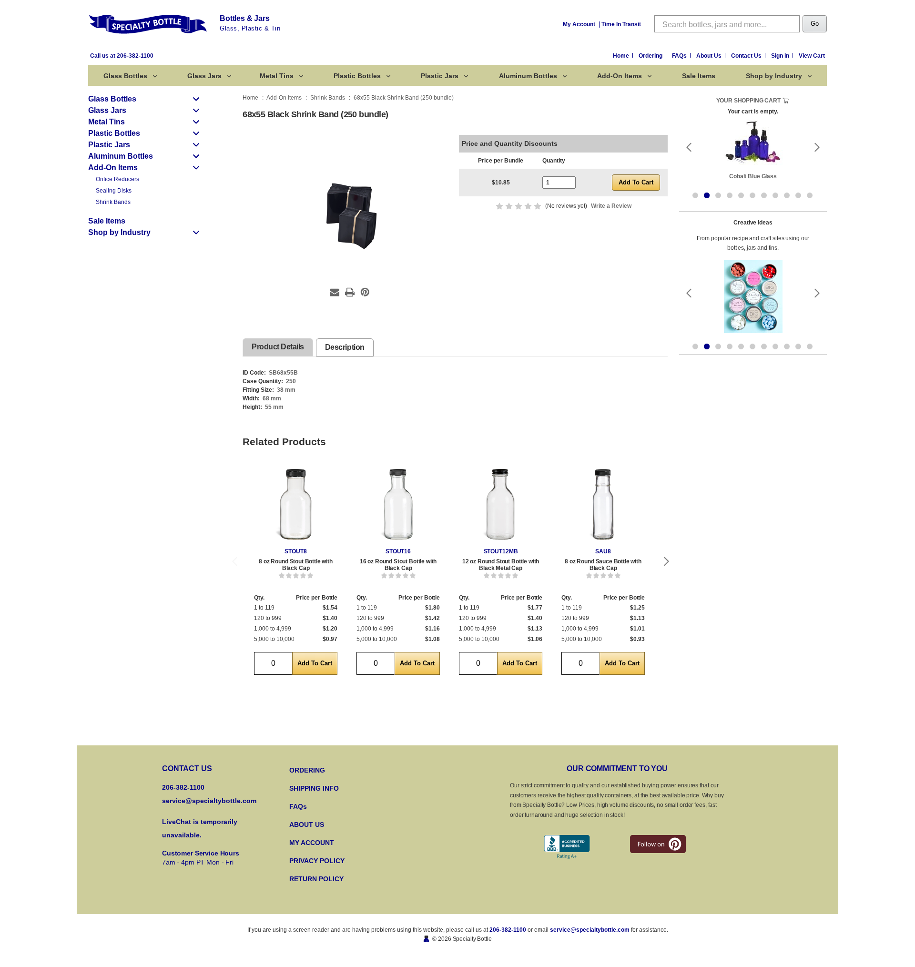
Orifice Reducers (117, 179)
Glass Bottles (125, 76)
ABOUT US (306, 824)
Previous (234, 561)
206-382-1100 (507, 929)
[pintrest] (657, 844)
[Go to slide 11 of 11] (810, 195)
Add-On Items (619, 76)
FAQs (680, 55)
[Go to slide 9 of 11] (787, 195)
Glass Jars (204, 76)
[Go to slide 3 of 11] (718, 195)
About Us (709, 55)
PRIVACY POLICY (317, 861)
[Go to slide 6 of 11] (752, 195)
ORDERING (307, 770)
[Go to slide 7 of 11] (764, 195)
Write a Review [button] (611, 206)
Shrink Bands (113, 202)
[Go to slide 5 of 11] (741, 195)
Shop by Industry (774, 76)
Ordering (651, 55)
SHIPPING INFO (314, 788)
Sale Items (698, 76)
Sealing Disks (114, 190)
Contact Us (747, 55)
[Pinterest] (365, 292)
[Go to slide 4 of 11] (729, 195)
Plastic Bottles (357, 76)
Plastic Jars (439, 76)
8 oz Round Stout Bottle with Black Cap (296, 564)
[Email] (334, 292)
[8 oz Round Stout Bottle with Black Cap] (296, 504)
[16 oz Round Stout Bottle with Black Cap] (398, 504)
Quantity (553, 160)
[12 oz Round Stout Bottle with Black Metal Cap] (500, 504)
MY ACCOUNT (311, 842)
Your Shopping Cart (748, 100)
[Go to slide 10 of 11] (798, 195)
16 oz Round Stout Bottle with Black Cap (398, 564)
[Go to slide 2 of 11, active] (707, 195)
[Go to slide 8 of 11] (775, 195)
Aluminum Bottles (528, 76)
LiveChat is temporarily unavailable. (199, 828)
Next (666, 561)
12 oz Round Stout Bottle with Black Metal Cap (500, 564)
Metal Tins (277, 76)
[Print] (350, 292)
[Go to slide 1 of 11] (695, 195)
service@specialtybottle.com (209, 800)
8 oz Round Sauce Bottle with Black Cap (603, 564)
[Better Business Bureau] (567, 847)
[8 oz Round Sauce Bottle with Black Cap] (603, 504)
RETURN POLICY (316, 879)
